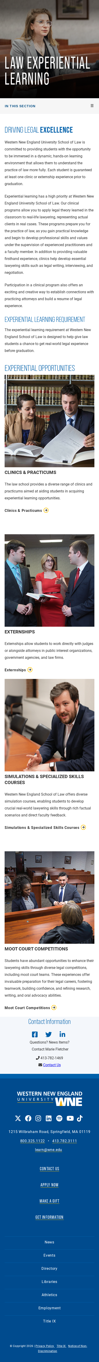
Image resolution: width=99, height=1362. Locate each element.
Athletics (49, 1294)
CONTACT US (49, 1168)
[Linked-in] (62, 1031)
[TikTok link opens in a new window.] (80, 1115)
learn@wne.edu (48, 1150)
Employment (49, 1307)
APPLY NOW (50, 1184)
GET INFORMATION (49, 1217)
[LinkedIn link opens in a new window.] (49, 1115)
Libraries (49, 1281)
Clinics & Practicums (23, 510)
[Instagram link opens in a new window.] (38, 1115)
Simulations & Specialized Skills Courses (42, 827)
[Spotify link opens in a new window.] (59, 1115)
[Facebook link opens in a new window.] (28, 1115)
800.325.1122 (32, 1141)
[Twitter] (48, 1031)
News (49, 1242)
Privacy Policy (45, 1346)
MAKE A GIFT (49, 1200)
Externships (15, 669)
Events (49, 1255)
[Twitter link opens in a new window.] (17, 1115)
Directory (49, 1268)
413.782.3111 (64, 1141)
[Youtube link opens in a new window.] (69, 1115)
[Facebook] (34, 1031)
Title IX (49, 1321)
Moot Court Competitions (27, 1007)
